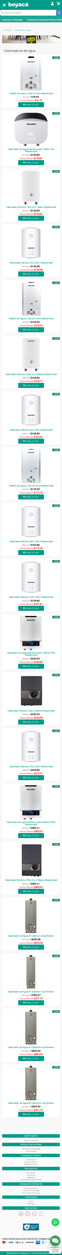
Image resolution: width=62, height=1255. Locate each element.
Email (31, 1201)
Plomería (7, 30)
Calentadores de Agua (23, 30)
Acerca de (31, 1175)
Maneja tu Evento (31, 1164)
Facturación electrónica (31, 1193)
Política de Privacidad (31, 1190)
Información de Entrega (31, 1149)
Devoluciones (31, 1151)
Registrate (31, 1177)
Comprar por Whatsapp (12, 19)
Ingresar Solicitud (31, 1140)
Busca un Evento (31, 1162)
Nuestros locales (31, 1188)
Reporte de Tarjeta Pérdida (31, 1180)
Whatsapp (31, 1204)
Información (31, 1160)
